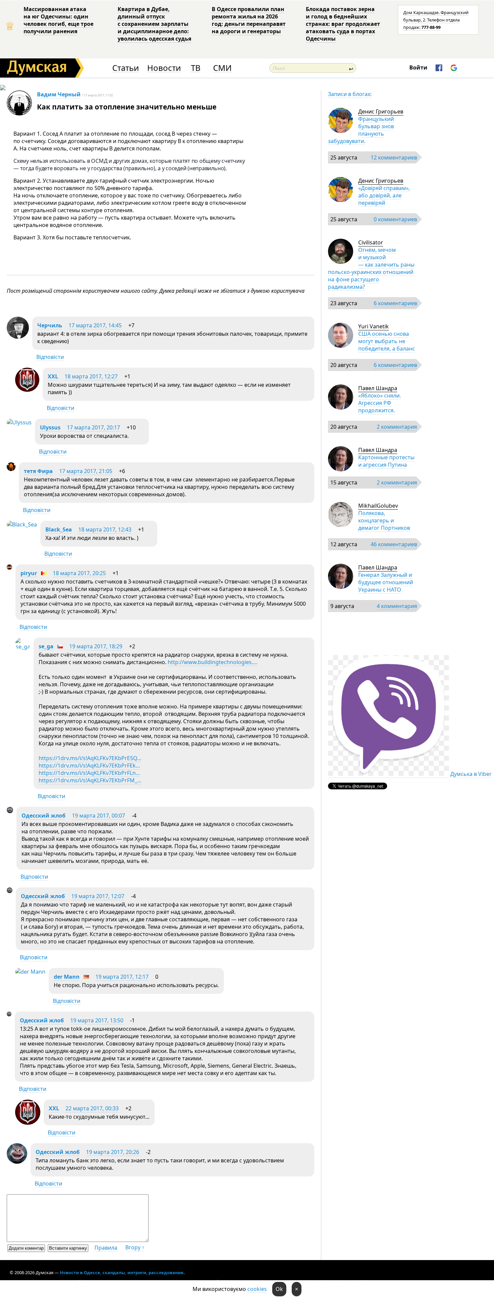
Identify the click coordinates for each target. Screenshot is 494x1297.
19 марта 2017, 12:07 (97, 896)
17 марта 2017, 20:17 (93, 427)
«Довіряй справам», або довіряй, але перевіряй (384, 195)
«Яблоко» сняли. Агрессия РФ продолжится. (379, 403)
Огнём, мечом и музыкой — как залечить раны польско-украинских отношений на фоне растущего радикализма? (371, 268)
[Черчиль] (18, 336)
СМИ (222, 68)
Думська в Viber (471, 774)
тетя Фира (38, 471)
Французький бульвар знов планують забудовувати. (361, 130)
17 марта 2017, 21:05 (85, 471)
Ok (279, 1289)
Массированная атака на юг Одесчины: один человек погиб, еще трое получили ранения (58, 20)
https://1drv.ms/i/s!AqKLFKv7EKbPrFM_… (90, 780)
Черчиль (49, 325)
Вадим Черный (59, 94)
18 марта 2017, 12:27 (91, 376)
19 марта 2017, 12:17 (122, 976)
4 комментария (397, 606)
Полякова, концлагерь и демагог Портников (384, 520)
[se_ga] (22, 646)
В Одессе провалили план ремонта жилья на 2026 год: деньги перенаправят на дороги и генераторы (249, 20)
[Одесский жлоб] (10, 811)
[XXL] (27, 389)
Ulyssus (50, 427)
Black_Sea (58, 529)
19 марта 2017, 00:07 (98, 815)
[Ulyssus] (19, 422)
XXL (53, 376)
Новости (164, 68)
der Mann (67, 976)
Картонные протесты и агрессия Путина (386, 461)
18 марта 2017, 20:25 (79, 573)
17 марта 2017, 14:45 (95, 325)
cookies (257, 1289)
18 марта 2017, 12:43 (104, 529)
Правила (105, 1247)
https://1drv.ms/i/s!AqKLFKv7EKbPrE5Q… (90, 758)
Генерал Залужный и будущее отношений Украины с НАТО (385, 582)
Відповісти (50, 357)
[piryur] (9, 567)
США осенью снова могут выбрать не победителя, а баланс (386, 341)
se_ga (46, 646)
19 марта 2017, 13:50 (96, 1020)
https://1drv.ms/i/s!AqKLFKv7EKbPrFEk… (89, 765)
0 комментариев (395, 219)
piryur (28, 573)
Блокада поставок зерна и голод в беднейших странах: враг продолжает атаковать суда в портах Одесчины (343, 23)
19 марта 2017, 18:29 (95, 646)
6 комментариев (395, 303)
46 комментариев (394, 544)
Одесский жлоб (44, 815)
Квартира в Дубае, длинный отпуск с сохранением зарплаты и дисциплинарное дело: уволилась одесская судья (154, 23)
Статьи (125, 68)
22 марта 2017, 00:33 (92, 1108)
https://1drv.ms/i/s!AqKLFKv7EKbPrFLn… (89, 773)
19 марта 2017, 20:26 (112, 1152)
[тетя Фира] (11, 469)
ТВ (196, 68)
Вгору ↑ (135, 1247)
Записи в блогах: (350, 94)
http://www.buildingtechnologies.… (212, 662)
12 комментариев (394, 157)
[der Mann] (30, 971)
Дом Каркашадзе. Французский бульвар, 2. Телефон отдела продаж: (435, 19)
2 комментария (397, 426)
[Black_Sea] (22, 524)
